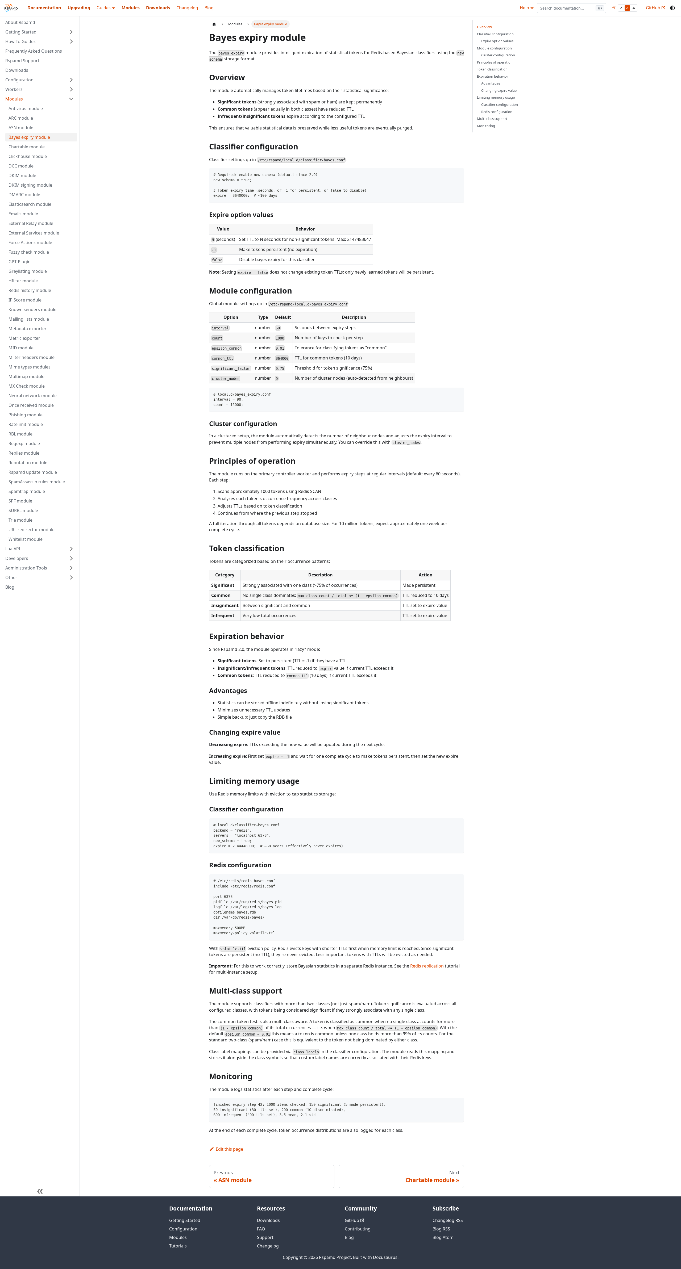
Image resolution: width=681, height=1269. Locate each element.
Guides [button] (104, 8)
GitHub (653, 8)
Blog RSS (441, 1229)
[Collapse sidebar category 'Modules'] (71, 99)
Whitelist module (26, 539)
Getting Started (20, 32)
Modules (131, 8)
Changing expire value (499, 90)
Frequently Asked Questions (33, 51)
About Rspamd (20, 22)
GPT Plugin (20, 262)
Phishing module (26, 415)
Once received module (31, 405)
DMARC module (24, 195)
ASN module (21, 128)
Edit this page (229, 1149)
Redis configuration (496, 111)
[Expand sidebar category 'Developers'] (71, 558)
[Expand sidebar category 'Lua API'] (71, 549)
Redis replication (427, 966)
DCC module (21, 166)
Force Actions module (30, 242)
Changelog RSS (448, 1220)
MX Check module (27, 386)
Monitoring (486, 125)
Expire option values (497, 41)
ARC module (21, 118)
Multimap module (26, 376)
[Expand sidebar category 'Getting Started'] (71, 32)
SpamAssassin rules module (37, 482)
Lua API (12, 549)
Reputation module (28, 463)
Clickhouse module (28, 156)
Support (265, 1237)
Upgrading (79, 8)
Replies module (24, 453)
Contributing (358, 1229)
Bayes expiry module (29, 137)
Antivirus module (26, 108)
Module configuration (494, 48)
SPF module (20, 501)
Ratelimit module (26, 424)
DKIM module (22, 175)
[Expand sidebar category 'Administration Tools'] (71, 568)
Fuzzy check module (29, 252)
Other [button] (11, 577)
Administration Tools (26, 568)
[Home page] (214, 24)
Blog (209, 8)
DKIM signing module (30, 185)
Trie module (20, 520)
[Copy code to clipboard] (457, 174)
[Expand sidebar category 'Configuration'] (71, 80)
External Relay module (31, 223)
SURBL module (23, 510)
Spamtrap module (27, 491)
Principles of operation (495, 62)
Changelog (187, 8)
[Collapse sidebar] (40, 1191)
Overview (484, 26)
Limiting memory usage (496, 97)
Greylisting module (28, 271)
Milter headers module (32, 357)
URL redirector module (32, 530)
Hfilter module (23, 281)
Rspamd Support (22, 61)
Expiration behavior (492, 76)
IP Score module (25, 300)
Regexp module (24, 443)
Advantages (490, 83)
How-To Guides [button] (20, 41)
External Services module (34, 233)
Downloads (158, 8)
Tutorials (178, 1246)
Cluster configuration (498, 55)
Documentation (44, 8)
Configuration (19, 80)
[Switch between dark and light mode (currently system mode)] (672, 8)
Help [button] (524, 8)
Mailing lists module (29, 319)
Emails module (23, 214)
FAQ (261, 1229)
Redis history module (30, 290)
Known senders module (32, 309)
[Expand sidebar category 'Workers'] (71, 89)
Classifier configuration (495, 34)
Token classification (492, 69)
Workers (14, 89)
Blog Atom (443, 1237)
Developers (16, 558)
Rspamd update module (33, 472)
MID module (21, 348)
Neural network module (33, 396)
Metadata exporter (28, 329)
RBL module (20, 434)
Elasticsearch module (30, 204)
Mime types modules (30, 367)
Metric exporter (24, 338)
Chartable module (27, 147)
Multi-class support (492, 118)
